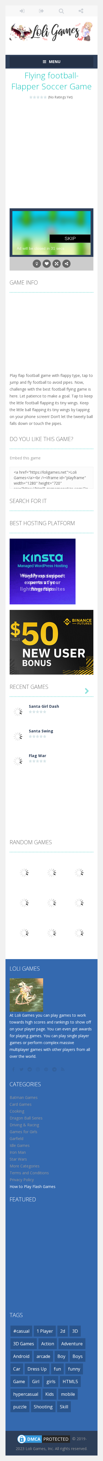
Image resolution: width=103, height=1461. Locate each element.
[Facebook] (14, 1069)
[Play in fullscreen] (56, 264)
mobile (68, 1394)
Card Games (21, 1104)
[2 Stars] (35, 97)
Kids (49, 1394)
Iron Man (18, 1152)
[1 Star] (31, 97)
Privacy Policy (22, 1179)
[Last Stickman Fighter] (24, 872)
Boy (61, 1356)
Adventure (72, 1344)
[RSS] (63, 1069)
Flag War (37, 755)
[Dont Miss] (79, 872)
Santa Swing (41, 731)
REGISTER (41, 10)
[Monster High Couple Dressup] (24, 932)
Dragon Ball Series (26, 1118)
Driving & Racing (24, 1124)
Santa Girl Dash (44, 706)
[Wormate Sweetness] (51, 872)
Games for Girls (23, 1131)
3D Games (23, 1344)
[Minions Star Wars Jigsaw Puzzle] (79, 902)
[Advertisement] (51, 154)
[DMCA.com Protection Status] (43, 1438)
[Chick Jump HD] (51, 932)
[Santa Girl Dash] (18, 711)
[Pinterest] (47, 1069)
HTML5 (70, 1381)
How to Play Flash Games (32, 1186)
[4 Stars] (42, 97)
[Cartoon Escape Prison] (51, 902)
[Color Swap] (24, 902)
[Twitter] (22, 1069)
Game (19, 1381)
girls (50, 1381)
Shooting (43, 1407)
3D (75, 1331)
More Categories (25, 1166)
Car (16, 1369)
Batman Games (24, 1097)
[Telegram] (55, 1069)
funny (74, 1369)
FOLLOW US (81, 10)
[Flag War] (18, 760)
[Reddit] (30, 1069)
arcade (43, 1356)
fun (57, 1369)
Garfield (16, 1138)
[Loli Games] (51, 30)
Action (47, 1344)
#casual (21, 1331)
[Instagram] (38, 1069)
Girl (35, 1381)
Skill (64, 1407)
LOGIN (22, 10)
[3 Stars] (38, 97)
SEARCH (61, 10)
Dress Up (37, 1369)
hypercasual (25, 1394)
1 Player (45, 1331)
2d (62, 1331)
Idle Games (20, 1145)
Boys (78, 1356)
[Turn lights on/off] (37, 264)
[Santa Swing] (18, 735)
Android (21, 1356)
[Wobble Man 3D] (79, 932)
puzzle (20, 1407)
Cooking (17, 1111)
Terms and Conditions (29, 1172)
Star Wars (18, 1159)
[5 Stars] (45, 97)
